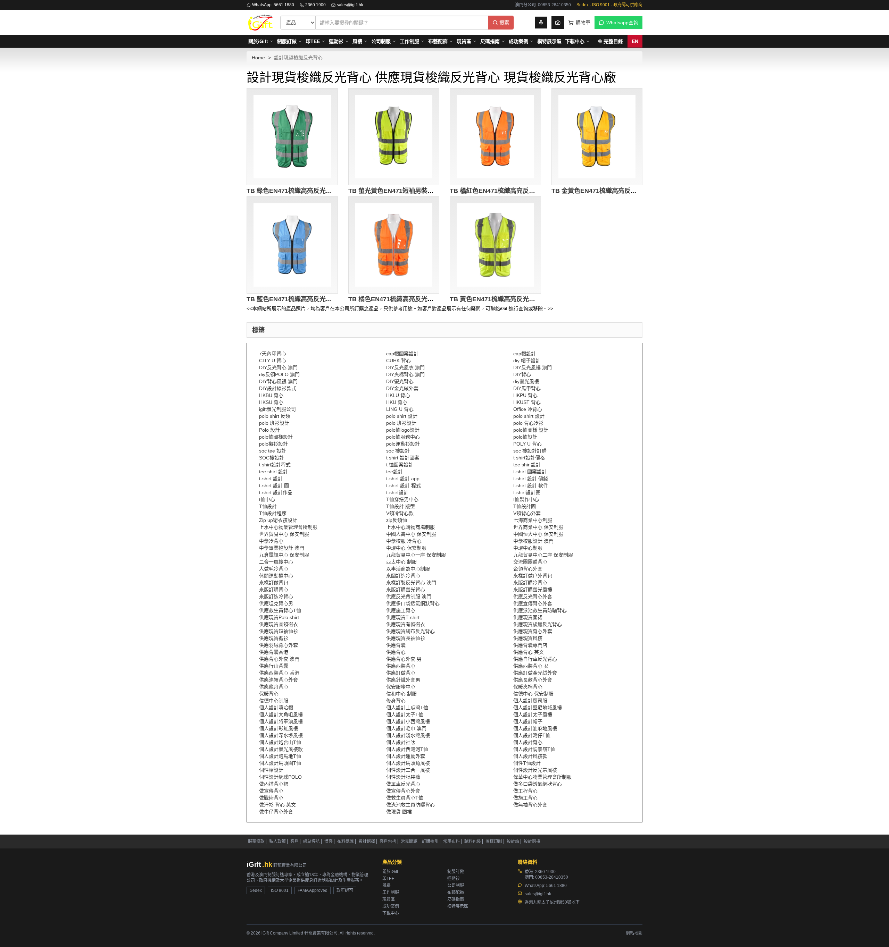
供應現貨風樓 (527, 638)
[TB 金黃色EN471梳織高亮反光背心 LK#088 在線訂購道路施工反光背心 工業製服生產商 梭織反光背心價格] (597, 136)
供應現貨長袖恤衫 (405, 638)
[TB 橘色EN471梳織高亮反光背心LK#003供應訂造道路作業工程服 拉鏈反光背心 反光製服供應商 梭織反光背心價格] (394, 245)
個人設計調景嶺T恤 (534, 749)
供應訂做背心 (400, 673)
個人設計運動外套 (405, 756)
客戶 (294, 841)
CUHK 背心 (398, 360)
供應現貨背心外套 (532, 631)
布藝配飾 (438, 41)
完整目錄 (613, 41)
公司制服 (381, 41)
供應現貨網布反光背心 (410, 631)
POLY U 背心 (527, 444)
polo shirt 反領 (274, 416)
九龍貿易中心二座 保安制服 (543, 555)
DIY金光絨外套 (402, 388)
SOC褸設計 (271, 457)
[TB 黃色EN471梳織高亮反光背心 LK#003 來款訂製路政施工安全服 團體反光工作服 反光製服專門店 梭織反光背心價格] (495, 245)
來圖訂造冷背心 (403, 575)
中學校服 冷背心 (404, 541)
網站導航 (311, 841)
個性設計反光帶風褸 (535, 770)
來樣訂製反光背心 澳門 (411, 582)
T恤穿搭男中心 (402, 499)
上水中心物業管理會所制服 (288, 527)
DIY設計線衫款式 (277, 388)
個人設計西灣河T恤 (407, 749)
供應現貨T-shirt (402, 617)
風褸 (357, 41)
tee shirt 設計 (273, 471)
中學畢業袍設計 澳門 (281, 548)
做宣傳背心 (271, 791)
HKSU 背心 (271, 402)
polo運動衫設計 (403, 444)
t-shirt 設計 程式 (403, 485)
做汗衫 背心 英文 (277, 805)
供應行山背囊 (273, 666)
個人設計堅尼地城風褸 (537, 707)
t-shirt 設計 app (402, 478)
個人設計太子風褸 (532, 714)
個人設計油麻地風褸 (535, 728)
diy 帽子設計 (526, 360)
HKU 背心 (396, 402)
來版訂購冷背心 (530, 582)
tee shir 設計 (527, 464)
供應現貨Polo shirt (279, 617)
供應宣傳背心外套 (532, 603)
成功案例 (518, 41)
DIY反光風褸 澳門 (532, 367)
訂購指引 (430, 841)
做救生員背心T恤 (404, 798)
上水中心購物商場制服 (410, 527)
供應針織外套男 (403, 680)
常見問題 (409, 841)
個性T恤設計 (527, 763)
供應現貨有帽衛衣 (405, 624)
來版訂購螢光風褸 (532, 589)
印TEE (313, 41)
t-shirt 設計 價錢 (530, 478)
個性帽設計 (271, 770)
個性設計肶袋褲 (403, 777)
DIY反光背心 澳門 (278, 367)
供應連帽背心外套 (278, 680)
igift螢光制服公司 (277, 409)
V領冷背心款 (400, 513)
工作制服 (409, 41)
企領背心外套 (527, 569)
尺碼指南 (490, 41)
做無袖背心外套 (530, 805)
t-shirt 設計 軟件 (530, 485)
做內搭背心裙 (273, 784)
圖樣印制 (493, 841)
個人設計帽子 (527, 721)
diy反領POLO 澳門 (279, 374)
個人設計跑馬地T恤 (280, 756)
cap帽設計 (524, 353)
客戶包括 (388, 841)
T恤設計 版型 (400, 506)
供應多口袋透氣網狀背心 (413, 603)
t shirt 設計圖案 (402, 457)
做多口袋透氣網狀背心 (537, 784)
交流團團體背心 (530, 562)
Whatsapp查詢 (622, 22)
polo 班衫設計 (274, 423)
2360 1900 (315, 4)
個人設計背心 (527, 742)
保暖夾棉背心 (527, 687)
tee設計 (394, 471)
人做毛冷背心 (273, 569)
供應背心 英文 (528, 652)
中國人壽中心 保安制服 (411, 534)
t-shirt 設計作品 (275, 492)
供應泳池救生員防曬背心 (540, 610)
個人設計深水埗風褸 (281, 735)
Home (258, 57)
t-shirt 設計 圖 (274, 485)
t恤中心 (267, 499)
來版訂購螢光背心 (405, 589)
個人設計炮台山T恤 (280, 742)
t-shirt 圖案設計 (530, 471)
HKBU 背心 (271, 395)
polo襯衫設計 (273, 444)
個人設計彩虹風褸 (278, 728)
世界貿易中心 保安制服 (284, 534)
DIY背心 (522, 374)
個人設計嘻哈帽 (276, 707)
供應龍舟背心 (273, 687)
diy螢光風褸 (526, 381)
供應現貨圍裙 (527, 617)
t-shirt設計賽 (526, 492)
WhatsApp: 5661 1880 (273, 4)
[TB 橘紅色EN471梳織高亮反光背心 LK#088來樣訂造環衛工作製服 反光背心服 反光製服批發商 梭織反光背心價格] (495, 136)
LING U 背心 (400, 409)
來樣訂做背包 (273, 582)
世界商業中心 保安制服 (538, 527)
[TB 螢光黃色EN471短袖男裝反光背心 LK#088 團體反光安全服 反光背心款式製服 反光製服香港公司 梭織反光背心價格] (394, 136)
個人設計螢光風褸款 (281, 749)
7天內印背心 (272, 353)
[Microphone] (541, 22)
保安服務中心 (400, 687)
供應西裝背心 (400, 666)
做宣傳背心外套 (403, 791)
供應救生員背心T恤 (280, 610)
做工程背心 (525, 791)
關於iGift (258, 41)
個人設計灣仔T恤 (531, 735)
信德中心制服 (273, 700)
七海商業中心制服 (532, 520)
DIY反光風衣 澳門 (405, 367)
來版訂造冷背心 (276, 596)
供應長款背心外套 (532, 680)
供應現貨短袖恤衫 (278, 631)
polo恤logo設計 (402, 430)
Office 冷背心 (527, 409)
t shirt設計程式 (275, 464)
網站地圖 (634, 933)
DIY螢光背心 (400, 381)
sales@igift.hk (350, 4)
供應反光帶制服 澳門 (408, 596)
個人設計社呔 (400, 742)
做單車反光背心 (403, 784)
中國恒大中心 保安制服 (538, 534)
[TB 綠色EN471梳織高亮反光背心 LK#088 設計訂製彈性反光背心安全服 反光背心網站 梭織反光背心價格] (292, 136)
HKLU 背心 (398, 395)
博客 (328, 841)
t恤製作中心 (526, 499)
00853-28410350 (551, 877)
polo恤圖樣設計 (276, 437)
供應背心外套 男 (404, 659)
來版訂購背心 (273, 589)
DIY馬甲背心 (527, 388)
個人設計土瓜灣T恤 (407, 707)
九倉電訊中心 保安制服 (284, 555)
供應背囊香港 (273, 652)
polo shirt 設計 (401, 416)
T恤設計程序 (272, 513)
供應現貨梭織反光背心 (537, 624)
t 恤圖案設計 (399, 464)
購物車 (583, 22)
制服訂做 (287, 41)
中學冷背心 (271, 541)
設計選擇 (366, 841)
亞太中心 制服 (401, 562)
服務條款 (256, 841)
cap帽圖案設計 (402, 353)
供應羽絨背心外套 (278, 645)
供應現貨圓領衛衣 (278, 624)
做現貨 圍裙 (399, 811)
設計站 (513, 841)
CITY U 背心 (272, 360)
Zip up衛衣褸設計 (278, 520)
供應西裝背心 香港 (279, 673)
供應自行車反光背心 (535, 659)
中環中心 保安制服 (406, 548)
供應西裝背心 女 (531, 666)
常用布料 (451, 841)
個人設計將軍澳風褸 (281, 721)
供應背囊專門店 (530, 645)
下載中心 (574, 41)
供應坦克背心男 (276, 603)
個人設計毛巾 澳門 (406, 728)
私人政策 (277, 841)
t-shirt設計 (397, 492)
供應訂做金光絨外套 (535, 673)
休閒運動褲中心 (276, 575)
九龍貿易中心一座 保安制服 (416, 555)
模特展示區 (549, 41)
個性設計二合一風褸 (408, 770)
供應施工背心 (400, 610)
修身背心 (396, 700)
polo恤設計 (525, 437)
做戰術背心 (271, 798)
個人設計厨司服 (530, 700)
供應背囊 (396, 645)
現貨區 (464, 41)
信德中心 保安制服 (533, 693)
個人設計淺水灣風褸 (408, 735)
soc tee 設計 (272, 451)
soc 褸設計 (398, 451)
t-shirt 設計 (271, 478)
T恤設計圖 (524, 506)
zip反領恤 (396, 520)
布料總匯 (345, 841)
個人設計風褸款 (530, 756)
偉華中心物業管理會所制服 (542, 777)
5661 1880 (556, 885)
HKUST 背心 (527, 402)
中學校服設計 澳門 (533, 541)
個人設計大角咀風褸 (281, 714)
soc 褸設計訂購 (530, 451)
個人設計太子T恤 (404, 714)
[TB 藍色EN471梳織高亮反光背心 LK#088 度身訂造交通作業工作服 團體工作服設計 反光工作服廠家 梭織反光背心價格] (292, 245)
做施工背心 (525, 798)
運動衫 (336, 41)
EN (635, 41)
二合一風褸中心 (276, 562)
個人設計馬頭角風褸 (408, 763)
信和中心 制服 (401, 693)
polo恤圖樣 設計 (530, 430)
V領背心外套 (527, 513)
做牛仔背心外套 (276, 811)
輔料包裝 (472, 841)
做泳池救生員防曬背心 (410, 805)
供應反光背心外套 (532, 596)
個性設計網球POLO (280, 777)
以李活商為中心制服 (408, 569)
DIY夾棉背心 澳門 (405, 374)
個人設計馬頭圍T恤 (280, 763)
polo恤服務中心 (403, 437)
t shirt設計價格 (529, 457)
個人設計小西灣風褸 (408, 721)
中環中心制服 (527, 548)
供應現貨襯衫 (273, 638)
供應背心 (396, 652)
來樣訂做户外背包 (532, 575)
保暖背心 (269, 693)
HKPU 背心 (525, 395)
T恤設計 (268, 506)
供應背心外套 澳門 (279, 659)
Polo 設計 (269, 430)
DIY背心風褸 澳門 (278, 381)
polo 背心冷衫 (528, 423)
